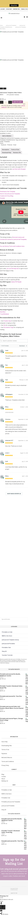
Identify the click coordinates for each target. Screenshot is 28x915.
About (3, 779)
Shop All (4, 651)
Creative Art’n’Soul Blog (6, 196)
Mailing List (4, 781)
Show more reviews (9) (14, 493)
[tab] (5, 149)
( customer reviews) (13, 94)
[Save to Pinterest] (2, 907)
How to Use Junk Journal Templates (10, 194)
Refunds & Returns (6, 757)
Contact (3, 776)
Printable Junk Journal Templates (10, 802)
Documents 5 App (8, 327)
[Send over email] (1, 911)
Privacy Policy (5, 765)
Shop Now (14, 5)
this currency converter (5, 660)
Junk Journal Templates (11, 25)
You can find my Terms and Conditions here (12, 246)
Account (3, 9)
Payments (4, 753)
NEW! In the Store (6, 794)
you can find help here (13, 268)
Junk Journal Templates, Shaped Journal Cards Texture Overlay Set (3, 603)
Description (5, 149)
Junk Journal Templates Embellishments (13, 139)
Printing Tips (16, 9)
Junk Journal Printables (8, 643)
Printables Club (6, 647)
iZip (4, 325)
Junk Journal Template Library (10, 640)
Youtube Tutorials (7, 655)
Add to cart (17, 102)
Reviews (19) (17, 152)
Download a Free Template (7, 191)
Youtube (2, 198)
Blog (2, 774)
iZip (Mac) (2, 312)
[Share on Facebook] (1, 904)
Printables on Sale (7, 632)
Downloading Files (6, 745)
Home (1, 25)
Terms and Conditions (7, 761)
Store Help (9, 9)
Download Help (6, 152)
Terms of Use (24, 9)
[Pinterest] (13, 883)
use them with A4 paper (19, 169)
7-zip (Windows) (4, 314)
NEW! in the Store (7, 636)
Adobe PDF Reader (16, 282)
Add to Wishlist (6, 136)
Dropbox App (7, 321)
